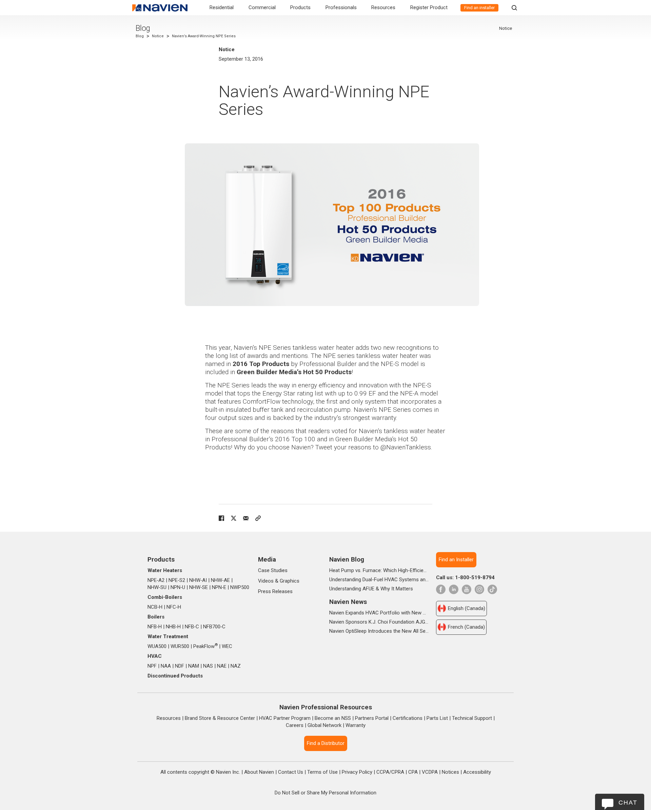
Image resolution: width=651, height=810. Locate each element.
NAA (166, 666)
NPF (152, 666)
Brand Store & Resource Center (220, 718)
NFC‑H (173, 607)
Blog (143, 28)
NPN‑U (178, 587)
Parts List (437, 718)
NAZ (236, 666)
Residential (222, 7)
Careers (294, 725)
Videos (266, 581)
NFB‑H (154, 627)
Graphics (289, 581)
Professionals (341, 7)
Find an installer (479, 7)
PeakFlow (205, 646)
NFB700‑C (214, 627)
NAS (208, 666)
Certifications (407, 718)
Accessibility (477, 772)
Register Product (429, 7)
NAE (221, 666)
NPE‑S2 (177, 580)
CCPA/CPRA (390, 772)
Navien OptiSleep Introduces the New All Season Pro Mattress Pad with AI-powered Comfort (379, 631)
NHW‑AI (198, 580)
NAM (193, 666)
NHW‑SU (156, 587)
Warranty (356, 725)
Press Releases (275, 591)
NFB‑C (192, 627)
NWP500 (239, 587)
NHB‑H (173, 627)
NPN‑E (219, 587)
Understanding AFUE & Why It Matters (371, 589)
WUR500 (180, 646)
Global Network (324, 725)
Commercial (262, 7)
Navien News (348, 602)
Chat (627, 802)
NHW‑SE (198, 587)
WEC (227, 646)
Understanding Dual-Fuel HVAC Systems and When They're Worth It (379, 579)
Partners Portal (372, 718)
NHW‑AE (220, 580)
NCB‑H (154, 607)
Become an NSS (333, 718)
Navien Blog (346, 559)
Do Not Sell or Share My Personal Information (325, 793)
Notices (450, 772)
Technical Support (472, 718)
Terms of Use (322, 772)
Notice (158, 36)
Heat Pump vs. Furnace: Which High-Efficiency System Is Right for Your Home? (379, 570)
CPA (413, 772)
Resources (383, 7)
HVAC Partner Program (285, 718)
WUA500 (156, 646)
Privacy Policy (357, 772)
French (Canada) (466, 627)
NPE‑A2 (155, 580)
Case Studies (273, 570)
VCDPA (430, 772)
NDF (179, 666)
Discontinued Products (175, 676)
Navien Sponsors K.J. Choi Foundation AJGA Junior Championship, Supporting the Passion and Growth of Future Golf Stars (379, 622)
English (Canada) (466, 608)
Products (300, 7)
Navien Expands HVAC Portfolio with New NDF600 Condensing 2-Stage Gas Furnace (379, 613)
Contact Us (290, 772)
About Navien (259, 772)
